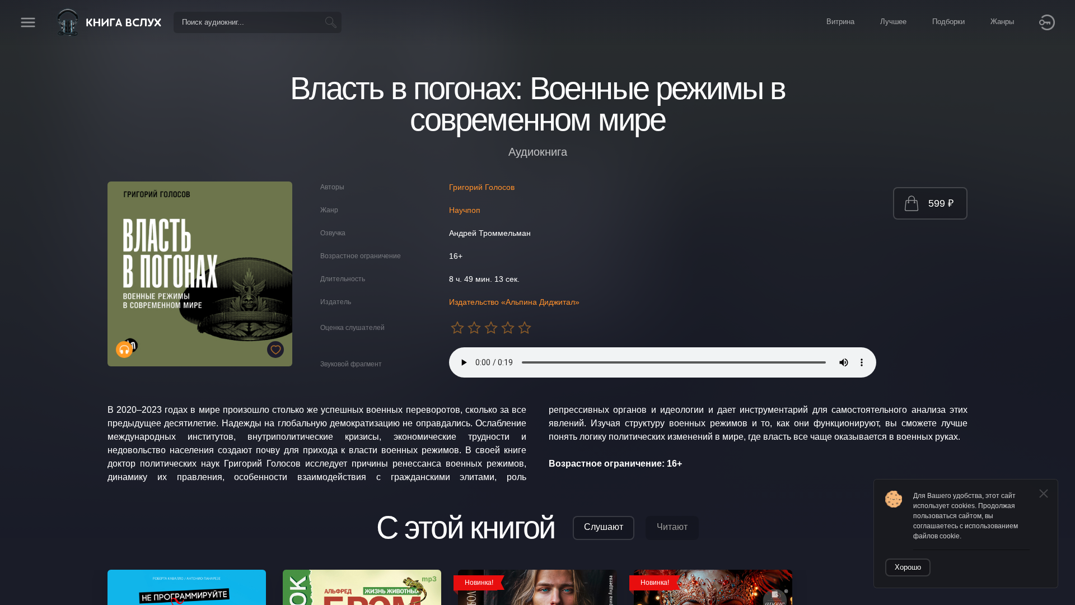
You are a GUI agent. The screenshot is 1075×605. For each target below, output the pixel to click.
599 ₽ (941, 203)
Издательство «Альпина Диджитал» (514, 301)
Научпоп (464, 210)
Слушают (603, 527)
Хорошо (908, 567)
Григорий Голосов (482, 187)
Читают (672, 527)
